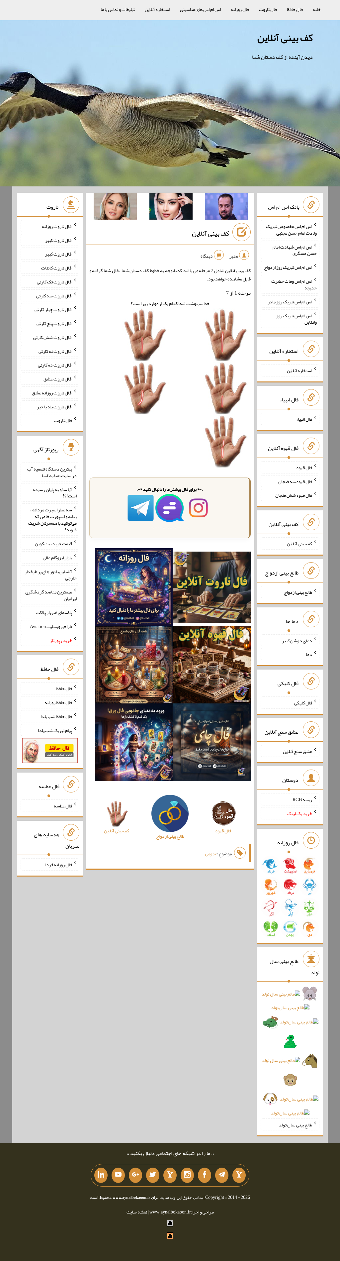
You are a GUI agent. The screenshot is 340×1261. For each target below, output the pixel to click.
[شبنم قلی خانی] (115, 207)
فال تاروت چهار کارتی (53, 309)
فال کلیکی (303, 702)
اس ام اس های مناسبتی (200, 9)
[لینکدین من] (101, 1175)
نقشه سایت (137, 1211)
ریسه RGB (302, 799)
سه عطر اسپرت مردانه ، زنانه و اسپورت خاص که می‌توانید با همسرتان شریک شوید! (52, 519)
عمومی (211, 853)
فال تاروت (268, 9)
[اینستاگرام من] (187, 1175)
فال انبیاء (304, 419)
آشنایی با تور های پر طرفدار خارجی (51, 574)
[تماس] (170, 1175)
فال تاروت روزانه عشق (52, 392)
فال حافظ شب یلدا (56, 716)
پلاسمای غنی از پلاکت (54, 612)
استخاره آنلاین (157, 9)
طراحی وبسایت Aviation (51, 626)
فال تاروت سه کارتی (54, 295)
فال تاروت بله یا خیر (54, 406)
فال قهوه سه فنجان (295, 481)
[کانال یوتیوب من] (118, 1175)
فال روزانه (240, 9)
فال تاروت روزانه (57, 226)
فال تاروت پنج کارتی (54, 323)
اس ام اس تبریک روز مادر (290, 301)
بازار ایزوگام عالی (57, 557)
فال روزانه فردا (58, 864)
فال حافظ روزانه (58, 702)
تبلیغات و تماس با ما (118, 9)
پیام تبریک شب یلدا (55, 730)
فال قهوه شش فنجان (293, 495)
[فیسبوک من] (204, 1175)
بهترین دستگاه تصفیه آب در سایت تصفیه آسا (52, 472)
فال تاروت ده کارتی (55, 364)
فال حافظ (295, 9)
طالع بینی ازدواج (298, 592)
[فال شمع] (134, 666)
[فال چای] (212, 743)
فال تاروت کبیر (58, 240)
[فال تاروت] (212, 588)
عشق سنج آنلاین (297, 751)
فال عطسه (63, 805)
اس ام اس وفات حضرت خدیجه (294, 284)
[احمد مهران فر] (226, 207)
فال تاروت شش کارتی (52, 337)
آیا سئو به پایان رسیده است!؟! (55, 492)
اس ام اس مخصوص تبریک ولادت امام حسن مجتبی (291, 230)
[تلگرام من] (221, 1175)
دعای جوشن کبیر (297, 640)
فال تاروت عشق (57, 378)
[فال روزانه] (134, 588)
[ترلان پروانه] (171, 207)
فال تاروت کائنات (56, 267)
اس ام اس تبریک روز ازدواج (288, 267)
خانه (317, 9)
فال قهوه (304, 467)
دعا (309, 654)
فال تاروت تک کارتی (54, 281)
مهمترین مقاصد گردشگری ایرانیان (51, 595)
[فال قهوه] (212, 666)
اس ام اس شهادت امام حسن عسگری (295, 250)
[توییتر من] (152, 1175)
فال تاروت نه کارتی (55, 351)
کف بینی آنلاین (285, 38)
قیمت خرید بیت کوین (53, 543)
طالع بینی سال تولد (295, 1124)
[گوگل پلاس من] (135, 1175)
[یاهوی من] (239, 1175)
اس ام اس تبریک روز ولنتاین (296, 319)
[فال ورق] (134, 743)
